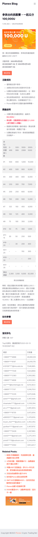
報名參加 (7, 73)
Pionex (18, 533)
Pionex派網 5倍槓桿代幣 (16, 486)
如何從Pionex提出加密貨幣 (17, 477)
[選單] (35, 4)
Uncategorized (17, 24)
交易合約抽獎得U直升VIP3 (17, 473)
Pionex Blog (10, 3)
